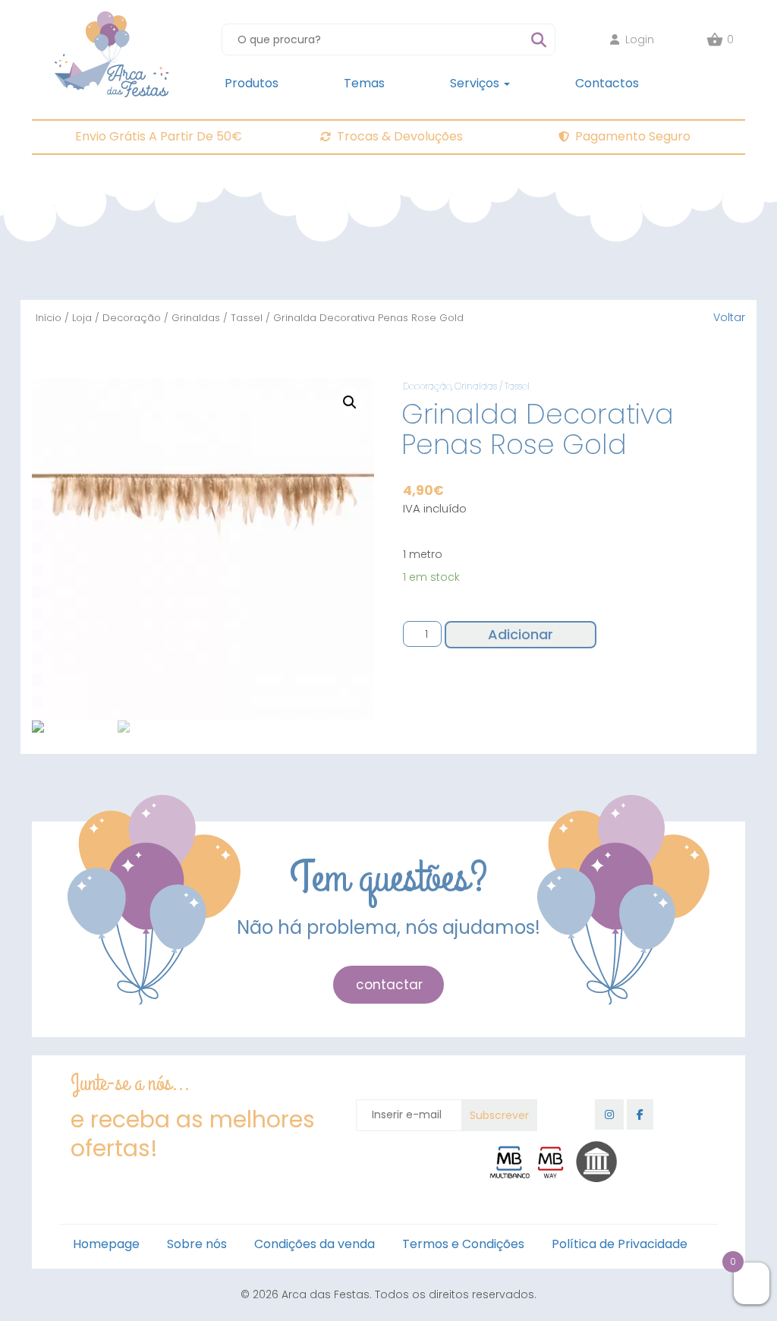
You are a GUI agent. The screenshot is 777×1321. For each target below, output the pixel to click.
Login (639, 39)
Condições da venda (314, 1244)
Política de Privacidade (619, 1244)
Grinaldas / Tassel (217, 318)
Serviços (476, 83)
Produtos (251, 83)
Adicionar (520, 634)
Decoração (131, 318)
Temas (364, 83)
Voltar (729, 317)
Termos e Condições (463, 1244)
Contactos (607, 83)
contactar (389, 985)
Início (48, 318)
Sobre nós (197, 1244)
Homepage (106, 1244)
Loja (82, 318)
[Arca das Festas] (111, 19)
